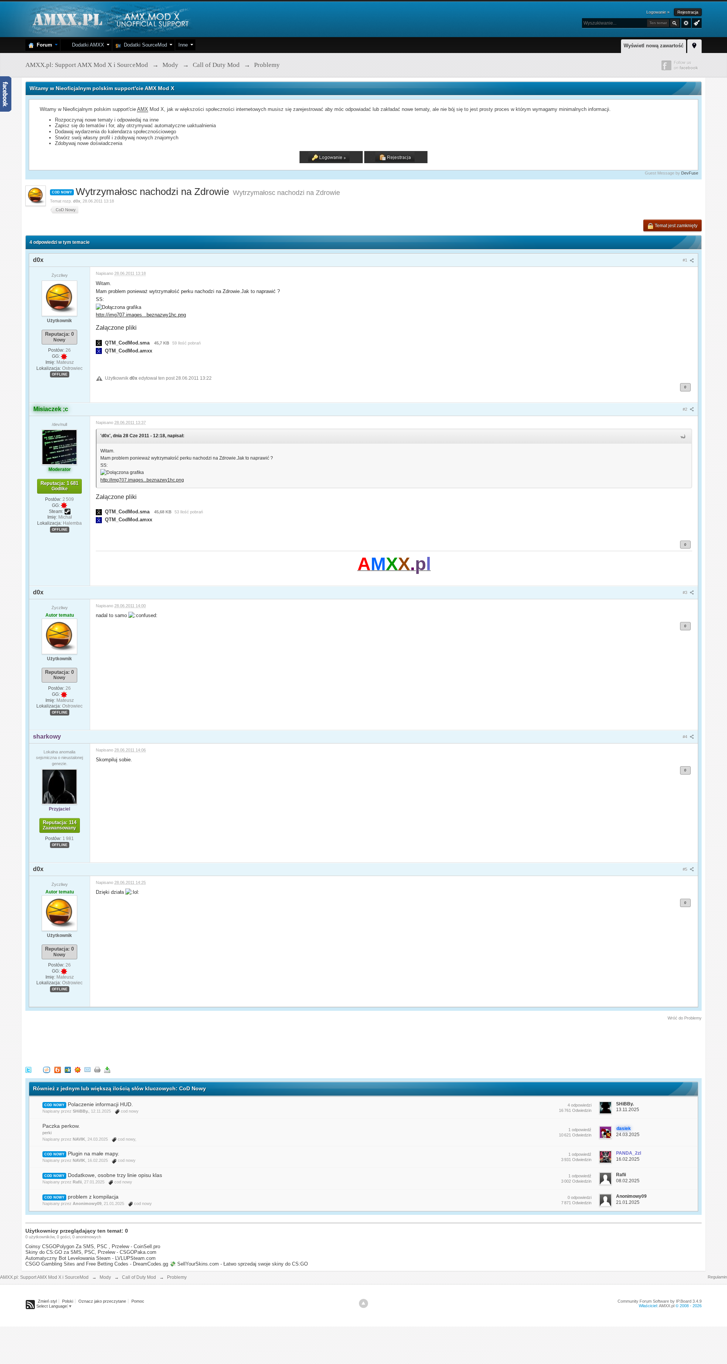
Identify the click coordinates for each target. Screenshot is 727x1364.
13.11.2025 (627, 1109)
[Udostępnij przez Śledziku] (68, 1069)
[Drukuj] (97, 1069)
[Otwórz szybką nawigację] (694, 45)
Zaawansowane (686, 23)
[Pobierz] (107, 1069)
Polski (67, 1301)
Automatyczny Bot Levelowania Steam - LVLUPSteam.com (90, 1258)
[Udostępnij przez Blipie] (57, 1069)
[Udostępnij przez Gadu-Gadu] (78, 1069)
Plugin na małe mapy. (93, 1153)
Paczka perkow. (61, 1126)
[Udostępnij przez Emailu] (87, 1069)
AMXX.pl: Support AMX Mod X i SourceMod (44, 1277)
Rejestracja (687, 12)
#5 (685, 869)
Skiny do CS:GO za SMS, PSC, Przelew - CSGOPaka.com (90, 1252)
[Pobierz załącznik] (99, 343)
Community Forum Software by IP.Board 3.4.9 (660, 1301)
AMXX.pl (666, 1305)
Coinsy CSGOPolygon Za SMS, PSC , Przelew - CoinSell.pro (92, 1246)
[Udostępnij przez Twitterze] (28, 1069)
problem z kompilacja (93, 1197)
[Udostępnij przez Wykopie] (46, 1069)
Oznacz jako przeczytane (102, 1301)
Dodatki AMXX (86, 45)
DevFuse (689, 173)
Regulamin (717, 1277)
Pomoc (137, 1301)
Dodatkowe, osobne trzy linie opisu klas (115, 1175)
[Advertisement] (163, 1042)
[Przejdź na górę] (363, 1303)
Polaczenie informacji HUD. (100, 1104)
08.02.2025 (628, 1180)
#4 (685, 736)
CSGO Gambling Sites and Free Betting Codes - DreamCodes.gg (96, 1264)
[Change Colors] (696, 22)
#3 (685, 592)
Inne (183, 45)
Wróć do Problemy (685, 1018)
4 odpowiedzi (579, 1105)
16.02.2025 (628, 1159)
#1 (685, 260)
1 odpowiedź (579, 1129)
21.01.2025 (628, 1202)
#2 (685, 409)
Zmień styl (47, 1301)
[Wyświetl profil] (59, 298)
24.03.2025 (628, 1134)
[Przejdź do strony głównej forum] (109, 19)
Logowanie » (657, 12)
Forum (43, 45)
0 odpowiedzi (579, 1197)
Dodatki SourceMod (144, 45)
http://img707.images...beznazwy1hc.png (141, 315)
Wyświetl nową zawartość (653, 45)
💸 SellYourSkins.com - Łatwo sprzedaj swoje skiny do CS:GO (239, 1264)
